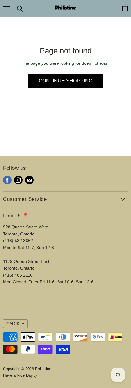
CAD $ (12, 323)
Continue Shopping (66, 80)
